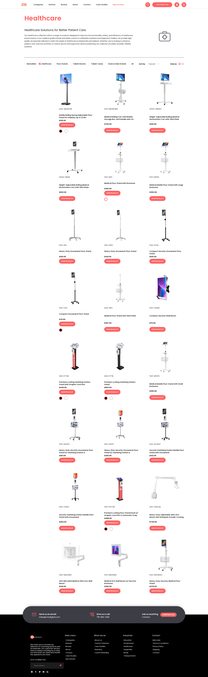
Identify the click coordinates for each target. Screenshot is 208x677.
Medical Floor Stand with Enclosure (119, 183)
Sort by (142, 64)
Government (129, 643)
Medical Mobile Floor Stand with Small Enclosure (166, 385)
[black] (60, 131)
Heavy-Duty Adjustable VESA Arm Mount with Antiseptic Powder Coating (166, 516)
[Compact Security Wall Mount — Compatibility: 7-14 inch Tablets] (167, 288)
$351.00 (62, 456)
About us (98, 640)
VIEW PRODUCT (67, 125)
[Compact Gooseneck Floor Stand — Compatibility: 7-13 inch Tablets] (76, 288)
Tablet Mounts (79, 64)
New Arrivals (118, 5)
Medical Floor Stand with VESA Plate (120, 316)
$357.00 (107, 323)
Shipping (156, 649)
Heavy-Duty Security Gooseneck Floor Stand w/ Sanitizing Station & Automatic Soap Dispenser (76, 452)
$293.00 (108, 456)
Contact (87, 5)
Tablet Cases (97, 64)
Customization (162, 5)
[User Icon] (176, 4)
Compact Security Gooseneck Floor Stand (165, 252)
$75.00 (152, 323)
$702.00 (108, 124)
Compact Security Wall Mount (162, 316)
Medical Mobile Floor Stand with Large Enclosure (166, 186)
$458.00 (108, 518)
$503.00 (108, 388)
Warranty (98, 649)
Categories (38, 5)
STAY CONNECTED (38, 660)
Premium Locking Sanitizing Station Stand (119, 383)
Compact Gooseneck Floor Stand (74, 314)
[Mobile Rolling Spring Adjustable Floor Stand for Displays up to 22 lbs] (76, 89)
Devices (52, 5)
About (75, 5)
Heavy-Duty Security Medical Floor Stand (164, 582)
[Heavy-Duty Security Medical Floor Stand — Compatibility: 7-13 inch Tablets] (167, 555)
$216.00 (62, 586)
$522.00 (62, 192)
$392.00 (108, 189)
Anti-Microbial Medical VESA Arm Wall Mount (75, 582)
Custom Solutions (102, 643)
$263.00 (62, 522)
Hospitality (128, 649)
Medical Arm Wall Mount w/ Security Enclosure (120, 582)
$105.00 (62, 257)
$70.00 (62, 319)
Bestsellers (31, 64)
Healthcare (46, 64)
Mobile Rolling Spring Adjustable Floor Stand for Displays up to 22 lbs (75, 116)
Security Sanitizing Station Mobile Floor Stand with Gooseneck (166, 451)
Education (128, 640)
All (132, 64)
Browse (64, 5)
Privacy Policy (158, 646)
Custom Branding (102, 652)
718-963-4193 (103, 617)
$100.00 (152, 257)
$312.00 (152, 456)
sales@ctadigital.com (49, 617)
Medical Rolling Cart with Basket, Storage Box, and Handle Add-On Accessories (119, 119)
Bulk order (156, 640)
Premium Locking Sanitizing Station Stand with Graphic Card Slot (74, 383)
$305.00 (108, 586)
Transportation (130, 656)
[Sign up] (60, 665)
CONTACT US (168, 614)
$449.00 (63, 388)
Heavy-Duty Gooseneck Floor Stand (75, 251)
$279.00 (153, 586)
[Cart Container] (183, 4)
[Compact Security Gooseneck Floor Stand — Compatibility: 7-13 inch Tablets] (167, 225)
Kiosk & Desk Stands (117, 64)
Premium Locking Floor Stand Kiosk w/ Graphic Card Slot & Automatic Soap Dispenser (121, 515)
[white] (66, 131)
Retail (126, 652)
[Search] (147, 4)
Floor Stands (62, 64)
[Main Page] (24, 4)
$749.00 (153, 522)
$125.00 (62, 121)
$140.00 (107, 257)
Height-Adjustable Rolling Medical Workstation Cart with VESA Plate (164, 118)
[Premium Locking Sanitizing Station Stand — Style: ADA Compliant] (121, 356)
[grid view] (179, 63)
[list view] (182, 63)
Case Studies (102, 5)
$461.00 (152, 124)
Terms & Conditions (161, 643)
